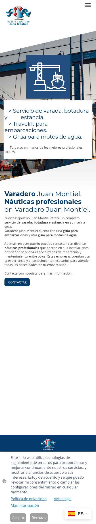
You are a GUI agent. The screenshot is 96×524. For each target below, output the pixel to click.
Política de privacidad (29, 498)
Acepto (18, 517)
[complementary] (78, 514)
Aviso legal (62, 498)
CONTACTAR (17, 282)
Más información (25, 505)
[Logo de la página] (18, 15)
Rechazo (39, 517)
